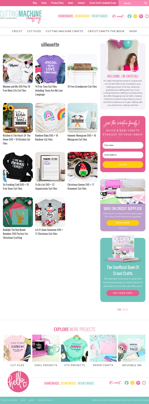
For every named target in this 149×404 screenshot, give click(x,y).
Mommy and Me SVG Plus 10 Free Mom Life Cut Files (16, 88)
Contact (81, 3)
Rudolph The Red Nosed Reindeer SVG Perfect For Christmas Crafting (15, 233)
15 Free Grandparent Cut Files (82, 86)
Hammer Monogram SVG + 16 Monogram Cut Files (82, 137)
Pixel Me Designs (140, 400)
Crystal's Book (9, 400)
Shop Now (123, 223)
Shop (23, 400)
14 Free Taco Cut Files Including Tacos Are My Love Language (49, 90)
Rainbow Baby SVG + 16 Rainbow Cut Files (46, 137)
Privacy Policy (57, 3)
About (70, 3)
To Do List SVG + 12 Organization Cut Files (46, 186)
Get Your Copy (123, 293)
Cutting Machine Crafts (21, 17)
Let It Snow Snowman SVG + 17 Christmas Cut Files (49, 232)
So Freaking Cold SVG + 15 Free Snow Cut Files (16, 186)
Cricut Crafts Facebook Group (102, 3)
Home (44, 3)
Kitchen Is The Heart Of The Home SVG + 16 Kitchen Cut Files (16, 139)
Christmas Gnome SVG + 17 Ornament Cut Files (81, 186)
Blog (35, 3)
